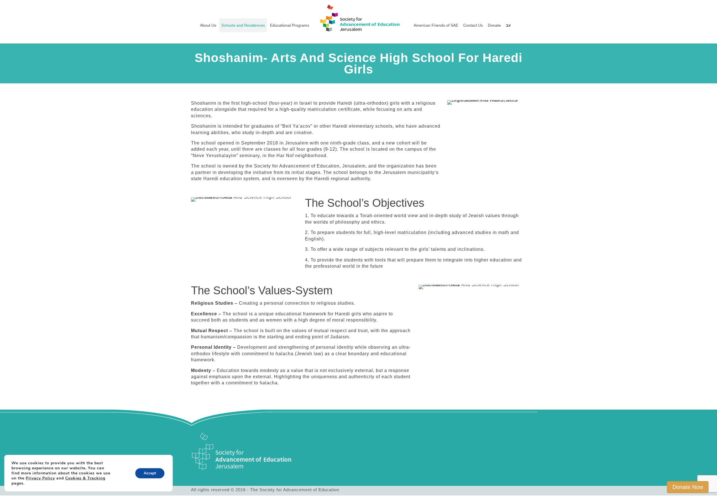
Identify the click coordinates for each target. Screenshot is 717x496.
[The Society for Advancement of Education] (358, 12)
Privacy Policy (40, 478)
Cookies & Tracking (85, 478)
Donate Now (687, 487)
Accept (150, 473)
